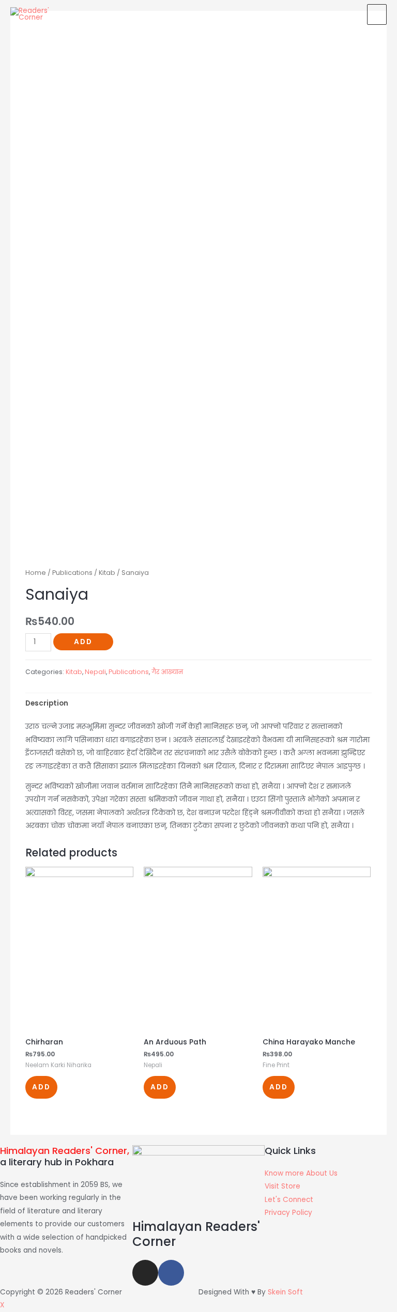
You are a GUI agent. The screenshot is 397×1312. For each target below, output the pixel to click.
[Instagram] (145, 1273)
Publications (72, 572)
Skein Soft (285, 1292)
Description (46, 703)
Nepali (95, 671)
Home (35, 572)
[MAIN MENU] (377, 14)
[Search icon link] (349, 14)
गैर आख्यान (167, 671)
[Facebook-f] (171, 1273)
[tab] (46, 703)
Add (83, 642)
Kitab (107, 572)
